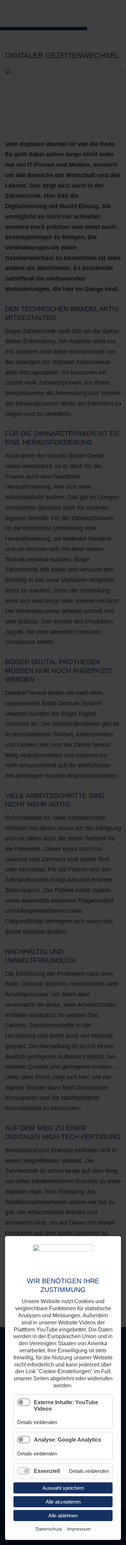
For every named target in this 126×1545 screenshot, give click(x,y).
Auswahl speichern (63, 1488)
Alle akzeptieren (63, 1502)
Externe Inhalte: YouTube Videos (66, 1405)
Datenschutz (49, 1528)
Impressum (79, 1528)
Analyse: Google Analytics (67, 1440)
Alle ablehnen (63, 1515)
